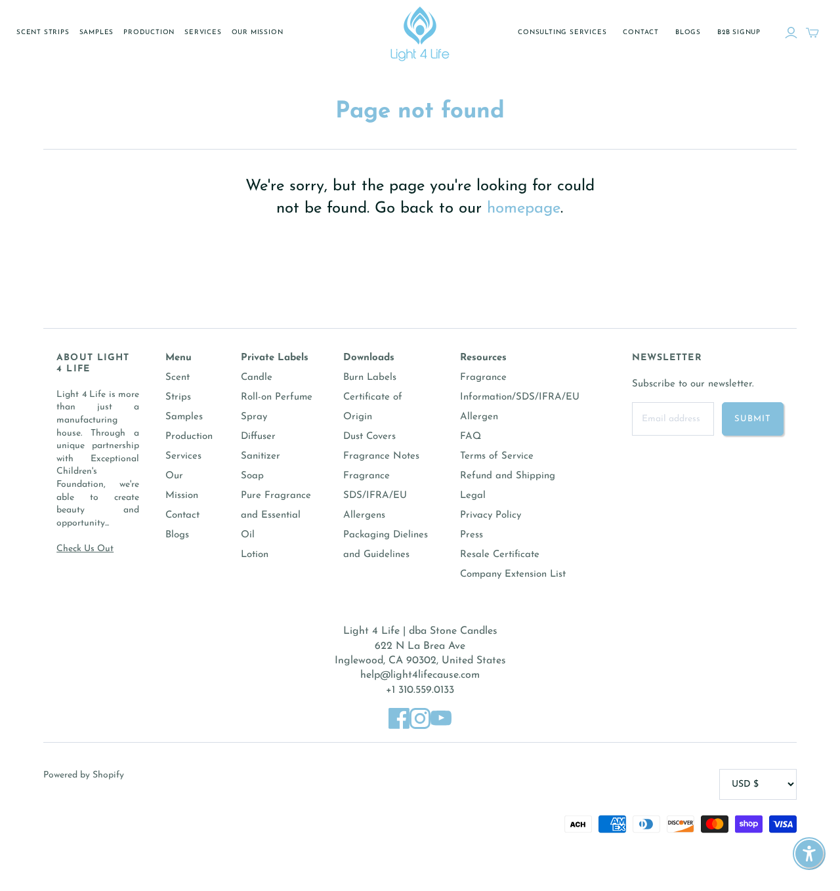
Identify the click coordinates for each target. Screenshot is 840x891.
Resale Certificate (499, 555)
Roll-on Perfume (276, 397)
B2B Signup (739, 32)
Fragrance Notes (381, 456)
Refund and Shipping (507, 476)
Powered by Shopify (83, 775)
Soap (252, 476)
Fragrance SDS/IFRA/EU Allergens (375, 495)
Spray (254, 417)
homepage (523, 209)
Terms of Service (497, 456)
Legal (473, 496)
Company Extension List (513, 574)
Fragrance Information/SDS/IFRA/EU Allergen (519, 397)
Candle (256, 378)
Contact (641, 32)
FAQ (470, 437)
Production (149, 32)
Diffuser (258, 437)
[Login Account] (791, 32)
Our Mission (258, 32)
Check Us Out (85, 549)
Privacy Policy (490, 515)
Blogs (688, 32)
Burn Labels (369, 378)
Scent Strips (43, 32)
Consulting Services (562, 32)
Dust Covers (369, 437)
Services (202, 32)
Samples (96, 32)
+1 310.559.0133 (420, 690)
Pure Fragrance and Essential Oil (276, 515)
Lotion (254, 555)
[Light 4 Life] (420, 33)
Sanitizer (260, 456)
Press (471, 535)
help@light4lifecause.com (420, 675)
